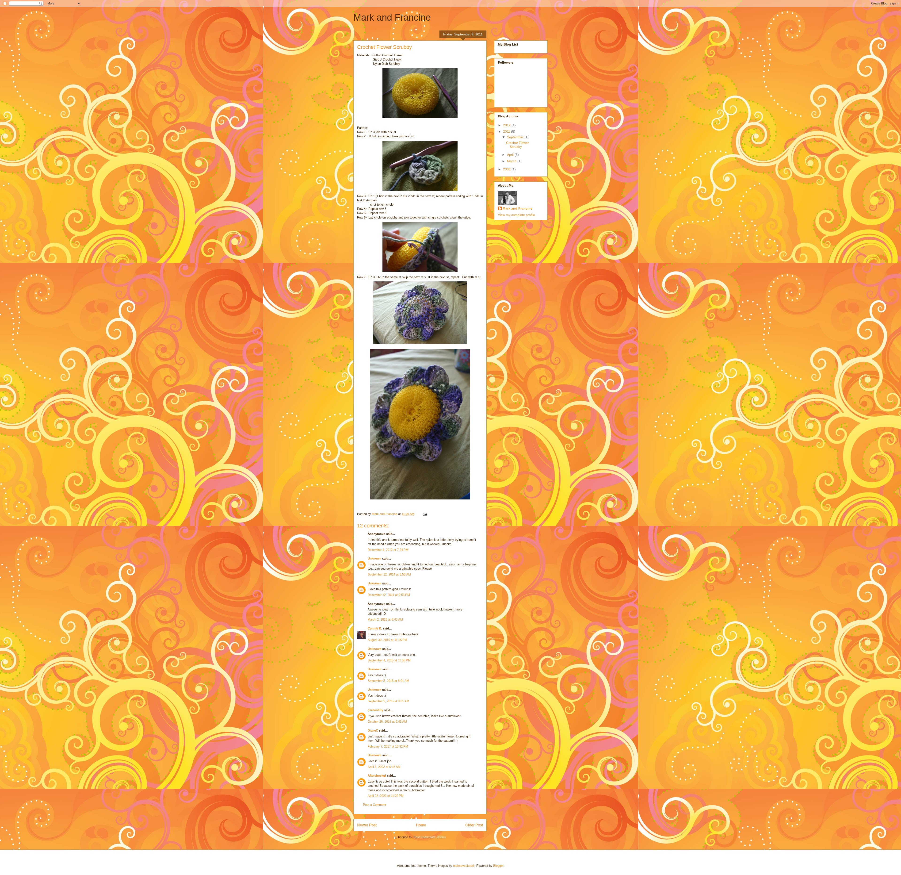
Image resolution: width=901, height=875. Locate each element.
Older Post (474, 825)
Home (421, 825)
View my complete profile (516, 215)
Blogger (498, 865)
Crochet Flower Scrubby (517, 145)
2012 (507, 125)
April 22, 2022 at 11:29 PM (386, 796)
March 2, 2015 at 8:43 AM (385, 619)
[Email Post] (424, 514)
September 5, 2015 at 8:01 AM (388, 681)
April (511, 155)
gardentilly (375, 710)
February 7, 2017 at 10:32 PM (388, 746)
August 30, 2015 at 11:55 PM (387, 640)
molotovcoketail (463, 865)
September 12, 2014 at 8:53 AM (389, 574)
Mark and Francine (392, 17)
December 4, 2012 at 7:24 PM (388, 550)
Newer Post (367, 825)
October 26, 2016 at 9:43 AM (387, 721)
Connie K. (375, 628)
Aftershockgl (377, 775)
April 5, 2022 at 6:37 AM (384, 767)
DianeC (373, 730)
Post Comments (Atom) (429, 837)
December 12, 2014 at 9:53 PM (389, 595)
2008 (507, 169)
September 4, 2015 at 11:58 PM (389, 660)
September (515, 137)
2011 (507, 131)
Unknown (374, 558)
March (512, 161)
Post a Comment (374, 804)
